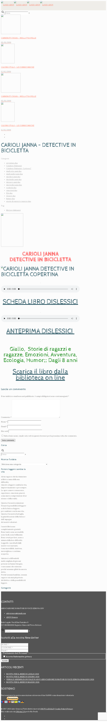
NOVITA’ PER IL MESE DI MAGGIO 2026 (22, 682)
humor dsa (10, 199)
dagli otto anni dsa (13, 171)
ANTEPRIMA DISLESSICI (40, 331)
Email (4, 426)
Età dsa (9, 193)
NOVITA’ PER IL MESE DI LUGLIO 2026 (22, 674)
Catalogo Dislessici (14, 166)
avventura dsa (12, 163)
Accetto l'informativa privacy (18, 657)
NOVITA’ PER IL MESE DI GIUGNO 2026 (22, 677)
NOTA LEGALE (47, 709)
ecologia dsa (11, 188)
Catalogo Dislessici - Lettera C (18, 168)
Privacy (69, 709)
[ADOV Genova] (27, 5)
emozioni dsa (11, 190)
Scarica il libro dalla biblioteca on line (40, 375)
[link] (29, 13)
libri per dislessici (13, 210)
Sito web (4, 431)
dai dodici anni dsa (13, 179)
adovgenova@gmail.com (16, 613)
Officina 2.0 (20, 712)
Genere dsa (10, 196)
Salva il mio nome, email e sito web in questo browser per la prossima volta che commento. (40, 436)
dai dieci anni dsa (13, 177)
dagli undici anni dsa (14, 174)
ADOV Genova (12, 617)
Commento (6, 417)
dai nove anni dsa (13, 182)
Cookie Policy (60, 709)
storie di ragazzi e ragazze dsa (18, 201)
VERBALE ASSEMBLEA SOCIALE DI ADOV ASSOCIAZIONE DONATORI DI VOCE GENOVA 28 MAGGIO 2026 (50, 679)
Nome (4, 422)
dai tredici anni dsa (14, 185)
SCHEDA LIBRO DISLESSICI (40, 302)
